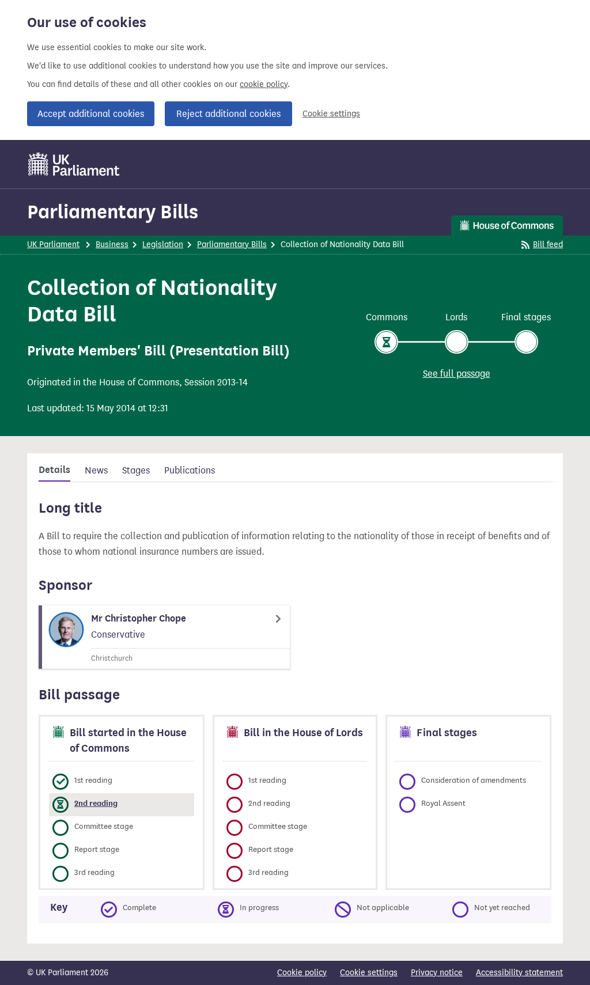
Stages (136, 470)
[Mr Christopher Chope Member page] (164, 637)
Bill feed (548, 244)
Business (112, 244)
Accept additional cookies (90, 113)
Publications (189, 470)
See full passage (456, 373)
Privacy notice (437, 973)
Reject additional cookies (228, 113)
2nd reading (96, 803)
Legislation (162, 244)
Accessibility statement (519, 973)
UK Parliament (53, 244)
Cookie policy (302, 973)
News (96, 470)
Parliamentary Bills (112, 211)
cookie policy (264, 84)
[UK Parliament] (74, 164)
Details (54, 470)
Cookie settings (331, 114)
